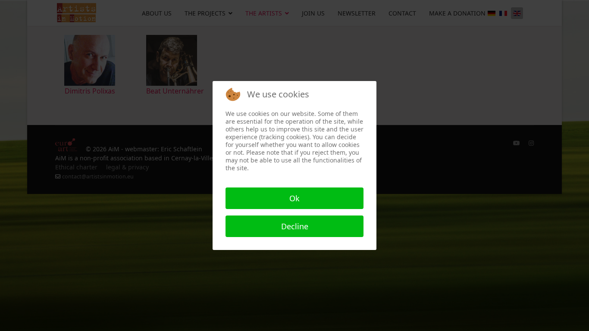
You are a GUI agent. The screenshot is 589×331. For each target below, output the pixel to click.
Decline (294, 226)
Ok (294, 198)
